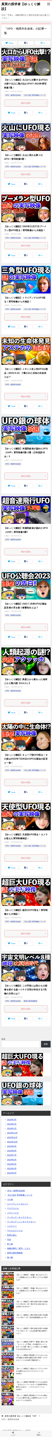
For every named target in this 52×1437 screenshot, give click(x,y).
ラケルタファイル (15, 1230)
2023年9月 (12, 1146)
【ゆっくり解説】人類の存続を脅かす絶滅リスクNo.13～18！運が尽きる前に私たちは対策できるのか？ (32, 1304)
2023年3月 (12, 1173)
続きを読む (26, 103)
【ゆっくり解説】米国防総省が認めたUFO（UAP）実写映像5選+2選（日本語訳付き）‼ (26, 452)
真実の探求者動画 (30, 1001)
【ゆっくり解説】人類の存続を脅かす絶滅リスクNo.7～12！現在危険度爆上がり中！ (32, 1316)
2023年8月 (12, 1151)
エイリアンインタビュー (17, 1204)
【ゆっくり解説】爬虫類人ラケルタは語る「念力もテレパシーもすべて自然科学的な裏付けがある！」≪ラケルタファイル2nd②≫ (32, 1385)
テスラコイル (13, 1208)
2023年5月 (12, 1164)
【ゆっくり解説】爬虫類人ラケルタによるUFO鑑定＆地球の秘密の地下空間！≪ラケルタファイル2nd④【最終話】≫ (32, 1357)
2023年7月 (12, 1155)
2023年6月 (12, 1160)
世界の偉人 (12, 1235)
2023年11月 (12, 1137)
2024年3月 (12, 1120)
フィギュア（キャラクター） (19, 1217)
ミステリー (12, 1226)
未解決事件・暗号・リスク (18, 1248)
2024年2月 (12, 1124)
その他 (10, 1199)
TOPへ (38, 1435)
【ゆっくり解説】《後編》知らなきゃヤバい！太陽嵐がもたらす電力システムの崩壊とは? (32, 1277)
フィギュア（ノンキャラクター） (21, 1222)
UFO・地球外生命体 (13, 95)
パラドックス (13, 1213)
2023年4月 (12, 1168)
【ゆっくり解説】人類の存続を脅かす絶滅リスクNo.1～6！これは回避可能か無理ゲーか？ (32, 1330)
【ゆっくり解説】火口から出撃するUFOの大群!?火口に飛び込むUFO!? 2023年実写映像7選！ (26, 84)
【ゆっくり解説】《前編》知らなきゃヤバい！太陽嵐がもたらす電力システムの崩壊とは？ (32, 1290)
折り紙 (10, 1244)
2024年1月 (12, 1128)
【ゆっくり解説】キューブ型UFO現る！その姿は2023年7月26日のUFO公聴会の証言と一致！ (26, 759)
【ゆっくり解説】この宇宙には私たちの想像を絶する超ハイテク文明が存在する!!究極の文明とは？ (25, 989)
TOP (20, 1416)
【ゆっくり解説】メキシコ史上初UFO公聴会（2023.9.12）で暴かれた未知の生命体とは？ (26, 373)
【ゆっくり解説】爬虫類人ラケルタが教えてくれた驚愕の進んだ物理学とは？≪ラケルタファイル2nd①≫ (32, 1397)
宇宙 (9, 1239)
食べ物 (10, 1257)
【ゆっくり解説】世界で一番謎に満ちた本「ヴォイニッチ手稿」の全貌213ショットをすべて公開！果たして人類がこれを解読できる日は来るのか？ (32, 1345)
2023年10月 (12, 1142)
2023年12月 (12, 1133)
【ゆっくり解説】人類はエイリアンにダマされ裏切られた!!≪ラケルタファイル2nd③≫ (32, 1371)
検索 (3, 1039)
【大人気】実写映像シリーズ (34, 95)
